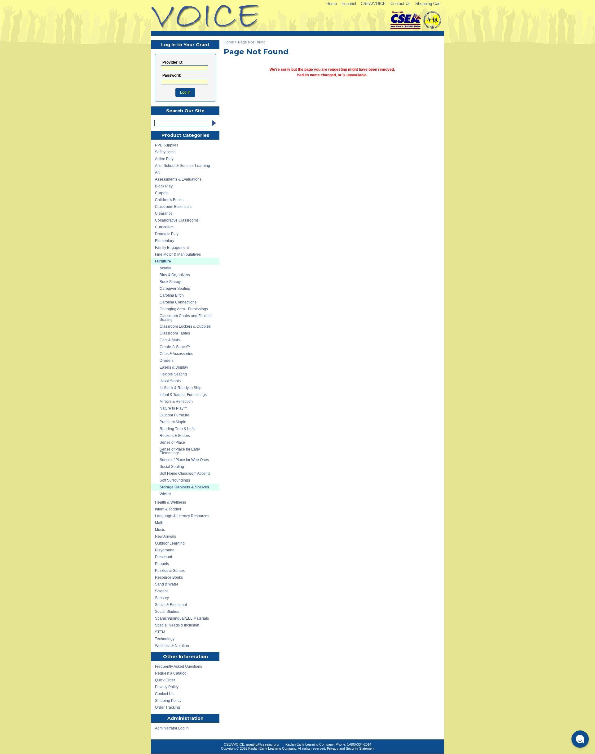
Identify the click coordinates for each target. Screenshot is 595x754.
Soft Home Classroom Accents (185, 473)
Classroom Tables (175, 333)
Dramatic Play (166, 234)
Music (160, 529)
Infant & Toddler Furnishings (183, 395)
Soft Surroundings (175, 480)
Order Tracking (167, 707)
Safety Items (165, 152)
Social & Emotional (171, 605)
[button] (580, 739)
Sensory (162, 598)
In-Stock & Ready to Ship (180, 388)
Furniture (163, 261)
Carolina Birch (172, 295)
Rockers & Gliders (175, 435)
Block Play (164, 186)
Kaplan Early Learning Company (272, 748)
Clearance (164, 213)
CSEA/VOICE (373, 3)
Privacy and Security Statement (350, 748)
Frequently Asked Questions (178, 666)
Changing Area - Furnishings (184, 309)
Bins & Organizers (175, 275)
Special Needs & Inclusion (177, 625)
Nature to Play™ (173, 408)
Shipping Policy (168, 700)
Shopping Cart (428, 3)
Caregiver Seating (175, 288)
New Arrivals (165, 536)
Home (331, 3)
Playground (164, 550)
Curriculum (164, 227)
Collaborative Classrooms (177, 220)
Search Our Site (185, 111)
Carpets (161, 193)
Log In (185, 92)
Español (349, 3)
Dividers (167, 360)
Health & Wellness (170, 502)
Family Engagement (172, 247)
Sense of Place (172, 442)
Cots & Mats (170, 340)
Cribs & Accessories (176, 354)
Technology (164, 639)
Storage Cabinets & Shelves (184, 487)
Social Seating (172, 467)
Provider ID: (172, 63)
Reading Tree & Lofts (177, 429)
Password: (171, 76)
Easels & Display (174, 367)
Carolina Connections (178, 302)
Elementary (164, 241)
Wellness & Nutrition (172, 646)
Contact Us (400, 3)
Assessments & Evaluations (178, 179)
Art (157, 172)
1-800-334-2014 (359, 744)
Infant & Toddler (168, 509)
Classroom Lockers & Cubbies (185, 326)
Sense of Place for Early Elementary (180, 451)
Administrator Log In (172, 728)
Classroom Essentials (173, 206)
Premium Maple (173, 422)
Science (162, 591)
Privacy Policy (166, 687)
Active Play (164, 159)
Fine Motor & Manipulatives (178, 254)
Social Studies (167, 611)
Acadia (165, 268)
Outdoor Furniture (174, 415)
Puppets (162, 564)
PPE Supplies (166, 145)
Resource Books (169, 577)
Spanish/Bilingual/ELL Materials (182, 618)
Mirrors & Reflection (176, 401)
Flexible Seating (173, 374)
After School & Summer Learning (182, 166)
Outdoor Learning (170, 543)
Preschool (163, 557)
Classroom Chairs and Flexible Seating (186, 318)
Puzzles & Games (170, 570)
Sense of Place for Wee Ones (184, 460)
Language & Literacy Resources (182, 516)
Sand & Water (166, 584)
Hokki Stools (170, 381)
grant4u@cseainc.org (262, 744)
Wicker (165, 494)
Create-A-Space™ (175, 347)
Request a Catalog (171, 673)
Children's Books (169, 200)
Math (159, 523)
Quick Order (165, 680)
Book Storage (171, 282)
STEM (160, 632)
